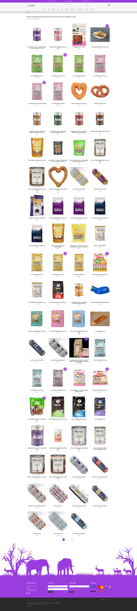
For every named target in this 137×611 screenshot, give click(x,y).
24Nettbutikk (32, 606)
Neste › (72, 539)
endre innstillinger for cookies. (43, 604)
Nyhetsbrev (55, 599)
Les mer (36, 604)
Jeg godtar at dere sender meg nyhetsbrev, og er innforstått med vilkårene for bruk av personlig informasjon (79, 589)
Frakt (27, 599)
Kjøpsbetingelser (34, 599)
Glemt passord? (65, 591)
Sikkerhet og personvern (45, 599)
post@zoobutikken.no (32, 589)
